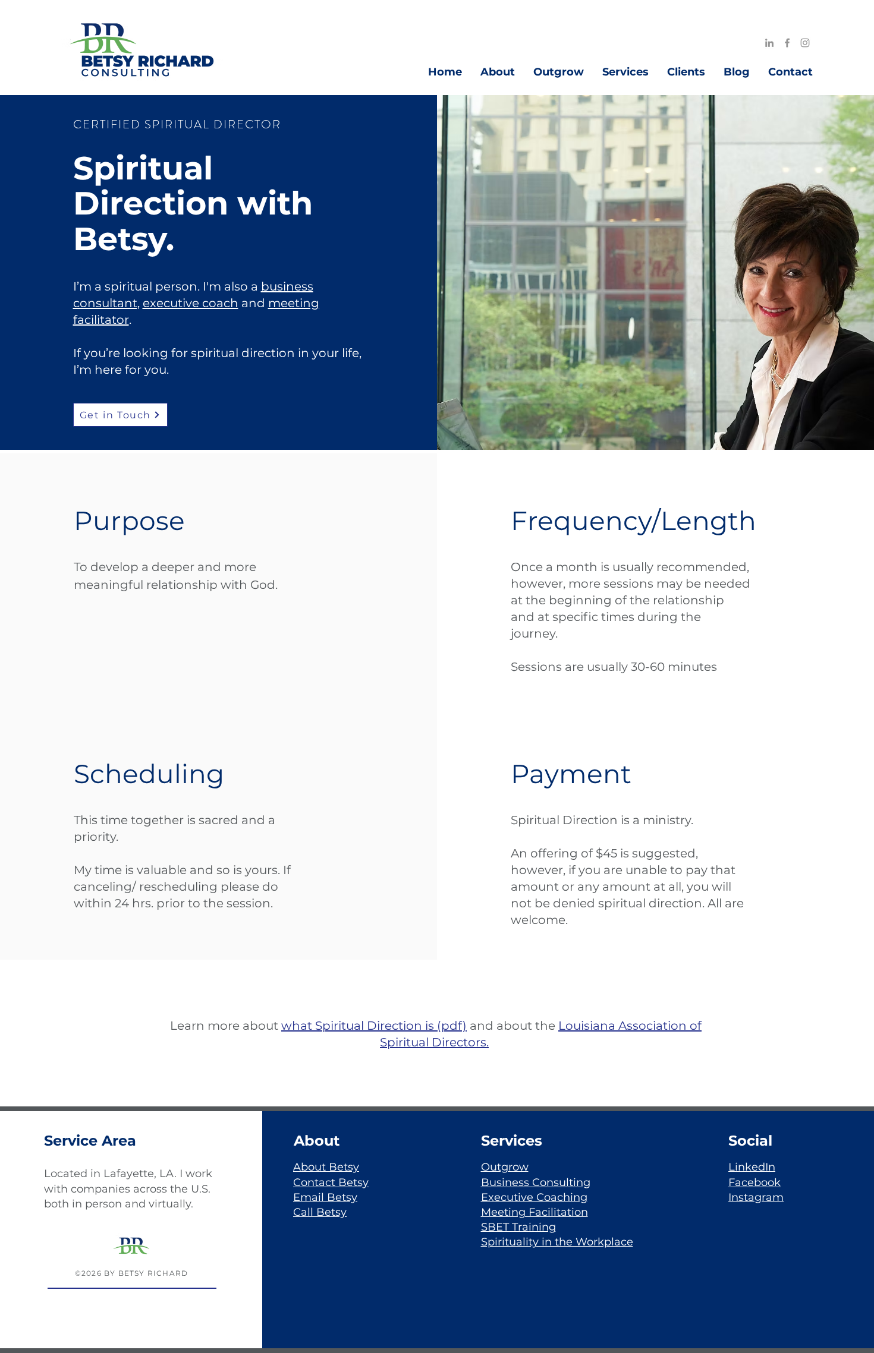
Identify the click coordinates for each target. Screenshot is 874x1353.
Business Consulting (535, 1182)
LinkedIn (751, 1167)
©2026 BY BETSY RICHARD (131, 1273)
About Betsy (326, 1167)
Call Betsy (320, 1212)
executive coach (190, 303)
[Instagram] (805, 43)
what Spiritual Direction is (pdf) (374, 1025)
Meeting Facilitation (534, 1212)
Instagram (756, 1197)
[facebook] (787, 43)
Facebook (754, 1182)
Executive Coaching (534, 1197)
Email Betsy (325, 1197)
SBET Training (518, 1227)
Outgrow (505, 1167)
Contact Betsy (331, 1182)
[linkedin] (769, 43)
